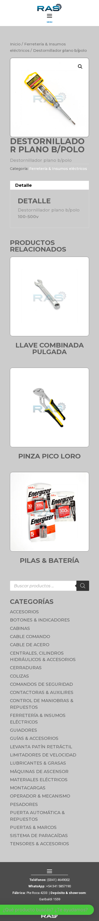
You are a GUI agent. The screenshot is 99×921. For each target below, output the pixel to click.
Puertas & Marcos (33, 827)
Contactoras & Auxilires (41, 692)
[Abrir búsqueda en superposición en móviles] (49, 586)
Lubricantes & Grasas (38, 763)
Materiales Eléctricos (39, 779)
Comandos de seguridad (41, 684)
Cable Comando (30, 636)
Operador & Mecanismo (40, 796)
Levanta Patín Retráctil (41, 746)
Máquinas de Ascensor (39, 771)
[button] (80, 66)
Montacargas (27, 787)
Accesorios (24, 611)
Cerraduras (26, 667)
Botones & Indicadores (40, 620)
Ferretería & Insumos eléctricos (58, 168)
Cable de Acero (29, 644)
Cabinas (20, 628)
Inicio (15, 44)
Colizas (19, 676)
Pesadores (24, 804)
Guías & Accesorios (34, 738)
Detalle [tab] (23, 185)
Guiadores (23, 730)
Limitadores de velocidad (43, 754)
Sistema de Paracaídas (39, 835)
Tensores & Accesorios (39, 843)
